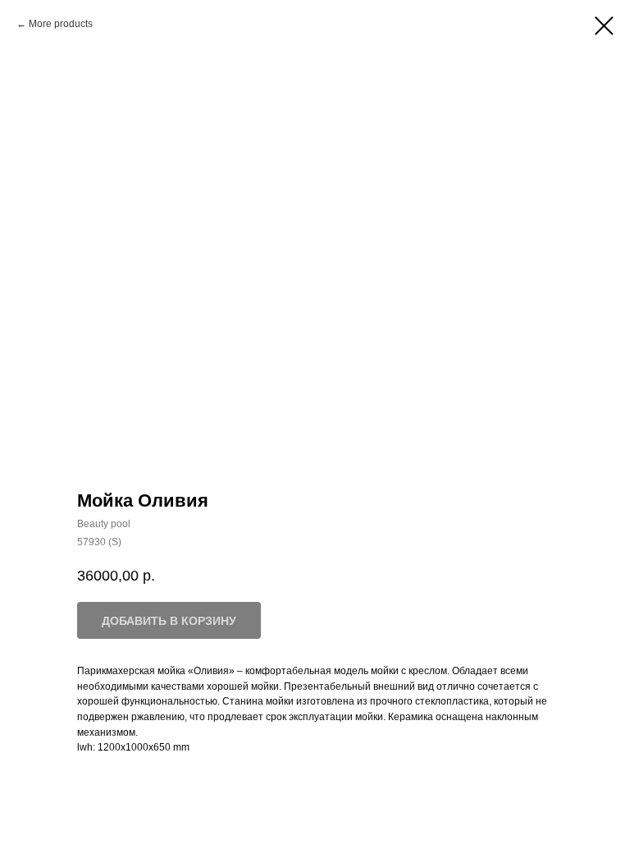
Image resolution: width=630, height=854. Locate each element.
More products (61, 24)
